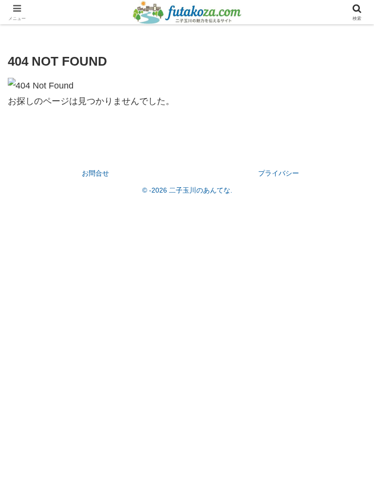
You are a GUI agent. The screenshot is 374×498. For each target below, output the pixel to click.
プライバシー (278, 173)
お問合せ (95, 173)
